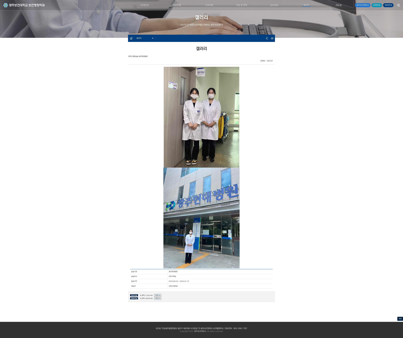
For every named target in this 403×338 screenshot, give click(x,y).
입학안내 (376, 5)
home (132, 38)
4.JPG (142, 295)
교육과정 (209, 5)
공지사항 (274, 5)
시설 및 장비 (241, 5)
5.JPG (142, 298)
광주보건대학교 (362, 5)
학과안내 (145, 5)
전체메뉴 (398, 5)
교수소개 (177, 5)
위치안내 (388, 5)
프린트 (272, 38)
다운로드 (157, 295)
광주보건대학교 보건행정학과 (13, 4)
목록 (400, 319)
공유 (266, 38)
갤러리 (306, 5)
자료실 (339, 5)
